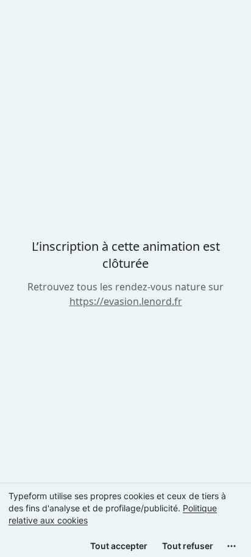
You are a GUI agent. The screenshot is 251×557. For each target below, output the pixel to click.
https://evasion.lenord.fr (125, 301)
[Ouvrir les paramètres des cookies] (231, 546)
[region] (125, 520)
